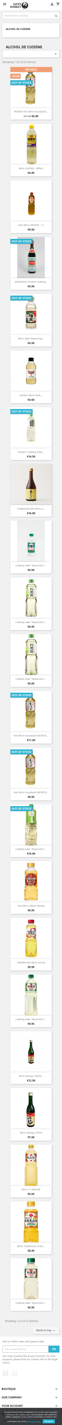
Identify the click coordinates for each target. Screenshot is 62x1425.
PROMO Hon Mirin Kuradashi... (31, 111)
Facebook (5, 1373)
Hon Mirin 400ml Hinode (31, 905)
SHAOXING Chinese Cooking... (31, 281)
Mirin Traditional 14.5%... (31, 1246)
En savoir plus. (34, 1421)
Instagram (14, 1373)
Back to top (46, 1331)
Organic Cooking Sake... (31, 451)
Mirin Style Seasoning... (31, 338)
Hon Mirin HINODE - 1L (31, 225)
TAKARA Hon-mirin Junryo (31, 962)
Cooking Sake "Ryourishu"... (31, 565)
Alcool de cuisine (18, 29)
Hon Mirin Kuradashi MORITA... (31, 735)
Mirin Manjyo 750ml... (31, 1076)
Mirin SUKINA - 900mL (31, 168)
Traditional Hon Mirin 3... (31, 508)
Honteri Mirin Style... (31, 395)
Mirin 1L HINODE (31, 1189)
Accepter (48, 1421)
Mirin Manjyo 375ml (31, 1132)
